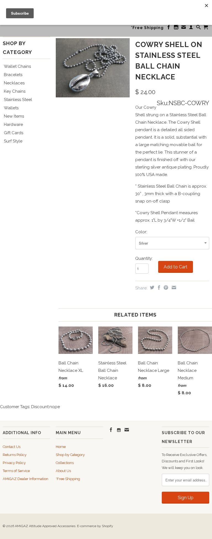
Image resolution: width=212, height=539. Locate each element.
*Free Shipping (147, 27)
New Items (14, 116)
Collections (65, 463)
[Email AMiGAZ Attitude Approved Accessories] (183, 28)
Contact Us (11, 447)
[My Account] (191, 28)
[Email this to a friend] (173, 287)
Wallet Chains (17, 66)
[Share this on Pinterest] (165, 287)
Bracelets (13, 74)
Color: (141, 231)
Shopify (107, 526)
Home (61, 447)
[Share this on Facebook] (158, 287)
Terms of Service (16, 471)
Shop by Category (70, 455)
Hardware (13, 124)
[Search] (198, 28)
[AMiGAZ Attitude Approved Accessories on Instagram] (176, 28)
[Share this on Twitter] (151, 287)
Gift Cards (13, 132)
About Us (63, 471)
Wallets (11, 107)
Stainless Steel (18, 99)
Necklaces (14, 83)
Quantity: (144, 258)
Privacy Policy (14, 463)
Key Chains (14, 91)
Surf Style (13, 141)
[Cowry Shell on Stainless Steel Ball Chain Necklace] (93, 67)
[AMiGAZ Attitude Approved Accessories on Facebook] (168, 28)
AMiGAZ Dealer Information (25, 479)
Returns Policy (14, 455)
